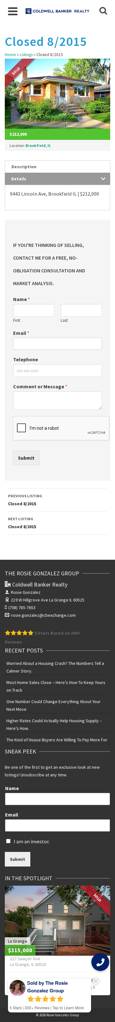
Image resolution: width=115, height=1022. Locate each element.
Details (18, 179)
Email (21, 333)
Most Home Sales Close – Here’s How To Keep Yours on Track (55, 686)
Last (64, 320)
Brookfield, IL (38, 145)
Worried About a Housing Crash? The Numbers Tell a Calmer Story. (55, 667)
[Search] (103, 11)
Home (10, 54)
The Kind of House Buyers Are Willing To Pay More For (56, 740)
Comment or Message (40, 386)
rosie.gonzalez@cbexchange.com (43, 615)
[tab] (57, 166)
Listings (26, 54)
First (16, 320)
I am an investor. (32, 841)
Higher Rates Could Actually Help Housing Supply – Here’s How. (54, 724)
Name (21, 299)
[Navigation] (13, 11)
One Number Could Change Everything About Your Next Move (53, 705)
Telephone (25, 359)
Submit (26, 458)
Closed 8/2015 (25, 500)
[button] (100, 962)
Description (24, 166)
